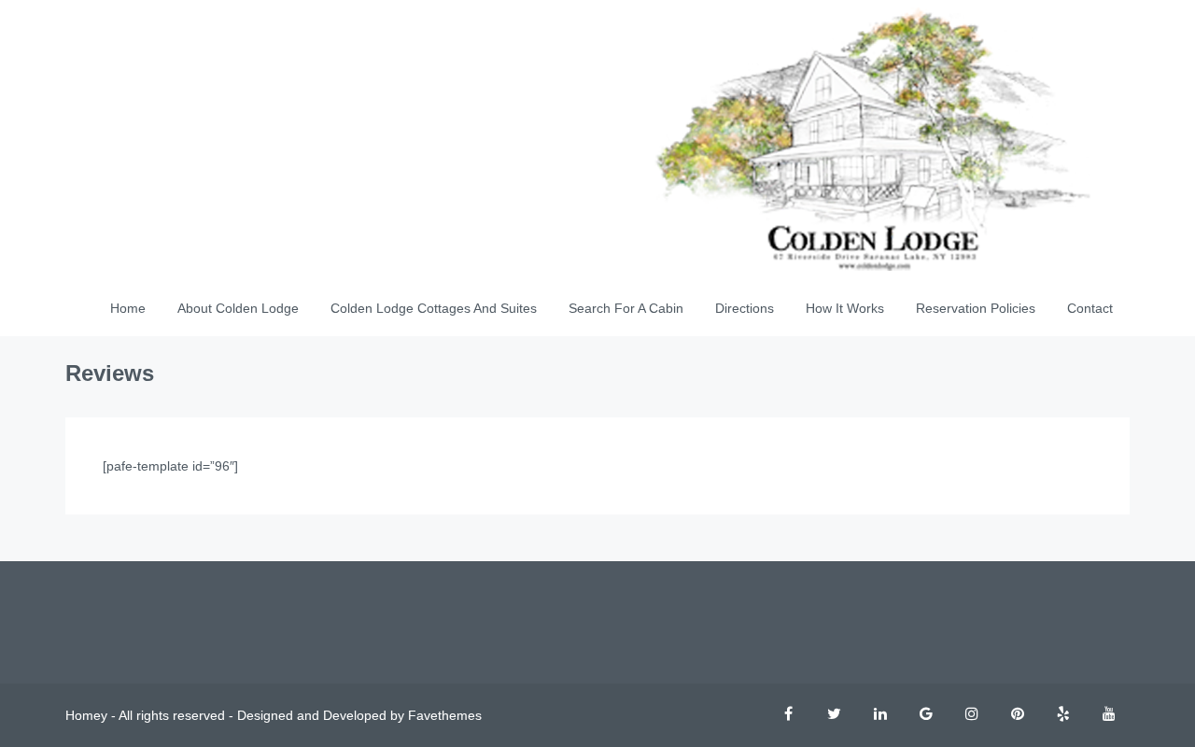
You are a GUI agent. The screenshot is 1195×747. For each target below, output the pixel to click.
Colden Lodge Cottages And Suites (433, 308)
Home (128, 308)
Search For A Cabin (626, 308)
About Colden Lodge (238, 308)
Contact (1090, 308)
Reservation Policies (975, 308)
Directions (744, 308)
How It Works (845, 308)
